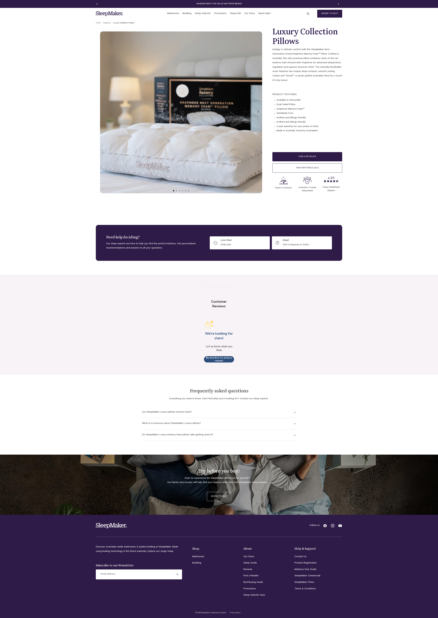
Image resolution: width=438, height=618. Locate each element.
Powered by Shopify (218, 613)
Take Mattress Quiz (307, 168)
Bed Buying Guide (253, 582)
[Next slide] (338, 4)
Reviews (247, 569)
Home (98, 23)
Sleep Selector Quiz (254, 595)
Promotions (249, 589)
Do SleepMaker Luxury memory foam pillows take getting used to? (177, 435)
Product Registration (305, 563)
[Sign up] (177, 574)
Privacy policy (235, 613)
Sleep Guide (250, 563)
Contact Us (300, 556)
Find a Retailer (307, 156)
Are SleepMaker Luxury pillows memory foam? (167, 412)
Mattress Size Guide (305, 569)
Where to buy (219, 496)
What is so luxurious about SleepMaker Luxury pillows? (171, 423)
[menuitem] (173, 13)
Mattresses (198, 556)
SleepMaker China (304, 582)
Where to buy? (329, 13)
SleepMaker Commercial (307, 576)
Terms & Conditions (305, 589)
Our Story (248, 556)
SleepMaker (205, 613)
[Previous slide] (97, 4)
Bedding (106, 23)
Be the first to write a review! (219, 359)
